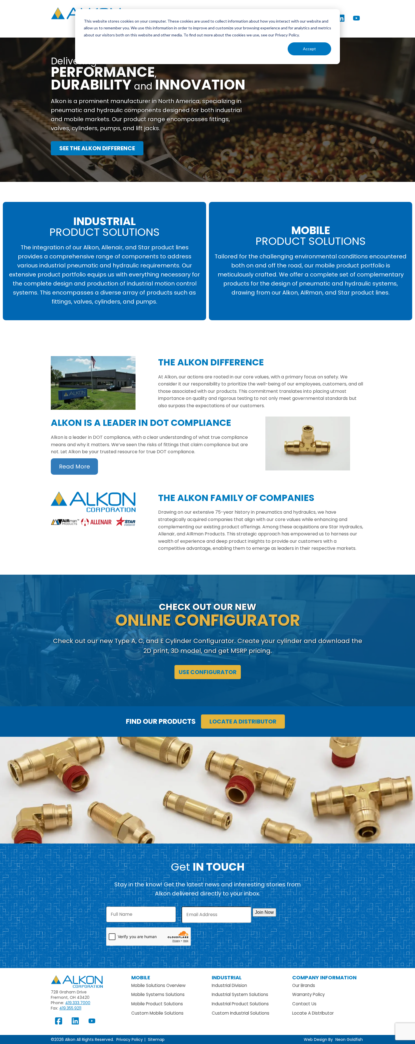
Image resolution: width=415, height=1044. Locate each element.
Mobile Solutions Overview (158, 985)
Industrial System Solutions (240, 994)
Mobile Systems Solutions (158, 994)
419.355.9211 (70, 1008)
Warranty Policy (308, 994)
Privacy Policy (129, 1039)
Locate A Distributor (313, 1013)
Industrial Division (229, 985)
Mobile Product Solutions (157, 1004)
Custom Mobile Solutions (157, 1013)
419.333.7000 (77, 1003)
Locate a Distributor (242, 721)
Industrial (227, 977)
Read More (74, 466)
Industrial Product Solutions (240, 1004)
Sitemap (156, 1039)
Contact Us (304, 1004)
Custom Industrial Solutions (240, 1013)
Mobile (140, 977)
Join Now (264, 912)
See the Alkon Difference (97, 148)
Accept (309, 48)
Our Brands (303, 985)
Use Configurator (208, 672)
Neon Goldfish (349, 1039)
